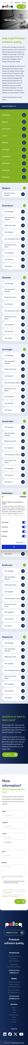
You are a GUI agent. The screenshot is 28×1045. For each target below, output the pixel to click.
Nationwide (6, 115)
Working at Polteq (12, 933)
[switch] (24, 527)
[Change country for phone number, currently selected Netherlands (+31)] (3, 837)
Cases (14, 1010)
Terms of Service (13, 896)
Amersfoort (6, 129)
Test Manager (9, 212)
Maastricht (6, 177)
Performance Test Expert (10, 246)
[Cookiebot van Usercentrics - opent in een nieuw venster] (20, 497)
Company (5, 822)
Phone (4, 833)
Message (4, 862)
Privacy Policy (5, 896)
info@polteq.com (14, 973)
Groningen (5, 149)
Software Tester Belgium (9, 194)
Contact (24, 2)
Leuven (4, 136)
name (4, 811)
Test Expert (8, 266)
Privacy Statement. (8, 892)
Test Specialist (9, 253)
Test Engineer (9, 232)
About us (17, 2)
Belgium (5, 122)
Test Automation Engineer (9, 218)
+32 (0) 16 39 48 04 (14, 996)
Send (18, 901)
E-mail (3, 851)
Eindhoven (5, 170)
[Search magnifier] (12, 2)
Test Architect (8, 259)
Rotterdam (6, 163)
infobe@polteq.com (14, 998)
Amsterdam (6, 156)
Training (14, 1012)
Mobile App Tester (10, 225)
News (14, 1017)
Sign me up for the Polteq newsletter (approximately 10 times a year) (14, 882)
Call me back (7, 842)
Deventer (5, 142)
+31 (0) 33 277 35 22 (14, 970)
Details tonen (19, 542)
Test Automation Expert (12, 239)
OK (14, 547)
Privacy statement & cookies (17, 1042)
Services (14, 1008)
